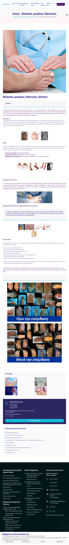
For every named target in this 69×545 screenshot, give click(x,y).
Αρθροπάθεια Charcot (32, 504)
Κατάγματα (29, 495)
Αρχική (13, 3)
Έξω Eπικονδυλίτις (31, 502)
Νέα (54, 3)
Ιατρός (17, 3)
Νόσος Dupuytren (31, 493)
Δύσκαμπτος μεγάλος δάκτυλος (14, 437)
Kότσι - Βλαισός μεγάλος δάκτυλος (15, 435)
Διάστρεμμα (30, 500)
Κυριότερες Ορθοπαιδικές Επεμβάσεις (34, 473)
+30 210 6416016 (13, 406)
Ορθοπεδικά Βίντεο (49, 4)
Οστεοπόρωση (30, 507)
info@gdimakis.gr (54, 489)
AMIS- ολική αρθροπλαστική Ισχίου (13, 511)
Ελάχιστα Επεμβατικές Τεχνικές (35, 4)
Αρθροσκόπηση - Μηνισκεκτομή (13, 525)
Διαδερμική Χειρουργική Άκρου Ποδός (23, 4)
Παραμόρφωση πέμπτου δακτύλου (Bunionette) (18, 447)
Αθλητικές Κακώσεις (32, 479)
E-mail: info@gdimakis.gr (11, 410)
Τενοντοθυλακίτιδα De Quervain (34, 488)
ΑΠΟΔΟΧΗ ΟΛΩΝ (9, 541)
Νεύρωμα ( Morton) (11, 445)
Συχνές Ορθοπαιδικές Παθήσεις (32, 498)
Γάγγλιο (28, 486)
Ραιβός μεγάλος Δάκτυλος (12, 450)
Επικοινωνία (53, 507)
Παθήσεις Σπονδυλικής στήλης (34, 509)
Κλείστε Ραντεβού (61, 4)
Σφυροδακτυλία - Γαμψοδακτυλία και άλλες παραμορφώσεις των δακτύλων (25, 440)
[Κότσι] (11, 381)
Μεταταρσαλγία (10, 442)
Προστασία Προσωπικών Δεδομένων (55, 515)
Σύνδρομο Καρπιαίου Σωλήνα (34, 483)
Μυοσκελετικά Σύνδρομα (33, 512)
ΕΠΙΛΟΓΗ (43, 541)
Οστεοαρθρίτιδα (31, 514)
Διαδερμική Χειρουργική (12, 432)
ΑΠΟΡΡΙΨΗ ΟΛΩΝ (26, 541)
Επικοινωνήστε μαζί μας (35, 420)
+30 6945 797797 (13, 407)
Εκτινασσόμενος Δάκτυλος (33, 491)
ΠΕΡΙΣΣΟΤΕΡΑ (59, 541)
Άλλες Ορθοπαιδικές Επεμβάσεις (32, 482)
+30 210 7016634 (13, 404)
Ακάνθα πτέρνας (10, 452)
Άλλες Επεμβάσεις (43, 4)
